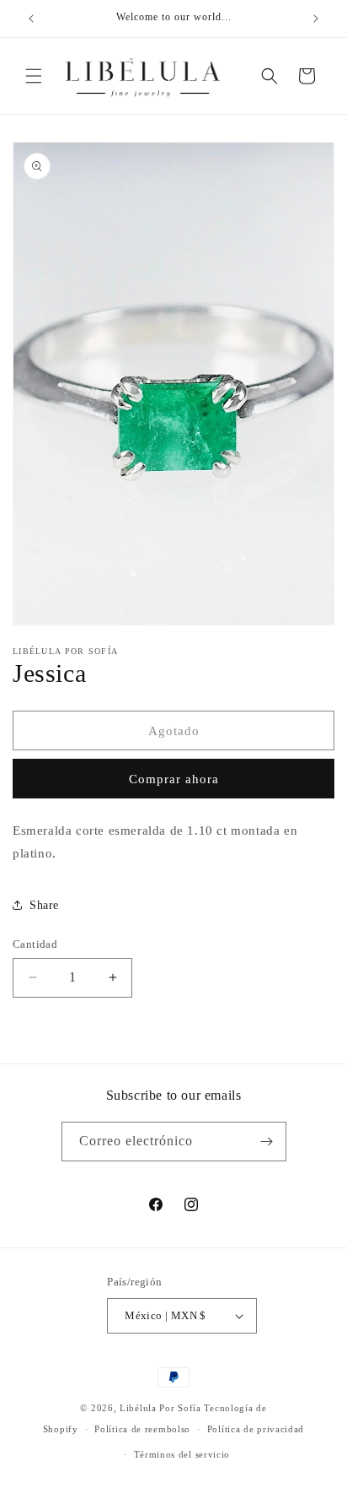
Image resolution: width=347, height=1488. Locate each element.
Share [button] (44, 905)
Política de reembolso (142, 1429)
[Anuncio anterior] (31, 18)
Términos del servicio (182, 1454)
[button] (33, 76)
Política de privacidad (255, 1429)
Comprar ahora (174, 779)
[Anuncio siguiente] (315, 18)
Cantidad (35, 944)
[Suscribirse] (267, 1141)
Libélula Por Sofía (160, 1408)
